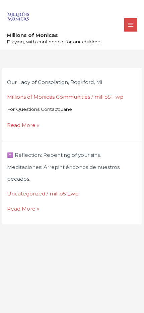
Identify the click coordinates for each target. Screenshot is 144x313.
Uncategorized (26, 193)
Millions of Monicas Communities (48, 97)
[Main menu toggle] (130, 24)
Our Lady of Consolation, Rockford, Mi (54, 82)
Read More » (23, 125)
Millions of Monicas (32, 35)
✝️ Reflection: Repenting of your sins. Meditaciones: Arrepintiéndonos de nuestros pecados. (63, 167)
